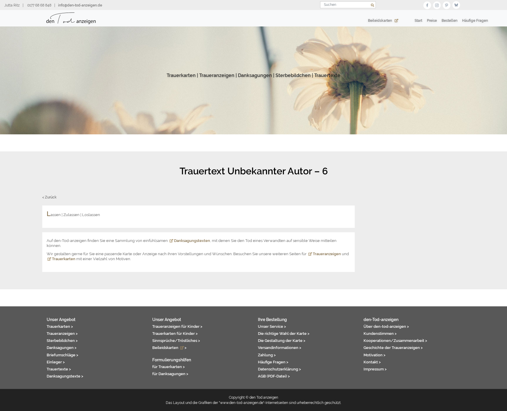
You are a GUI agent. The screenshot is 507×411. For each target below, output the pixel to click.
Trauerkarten (181, 75)
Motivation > (375, 354)
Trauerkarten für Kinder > (175, 333)
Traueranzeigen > (62, 333)
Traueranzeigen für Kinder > (177, 326)
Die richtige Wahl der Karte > (284, 333)
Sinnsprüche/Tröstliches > (176, 340)
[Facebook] (427, 4)
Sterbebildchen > (62, 340)
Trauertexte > (59, 369)
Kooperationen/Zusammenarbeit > (395, 340)
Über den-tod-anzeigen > (386, 326)
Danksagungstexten (191, 240)
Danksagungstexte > (65, 376)
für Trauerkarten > (168, 366)
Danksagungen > (62, 347)
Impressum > (375, 369)
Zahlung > (267, 354)
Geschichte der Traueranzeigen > (393, 347)
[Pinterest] (446, 4)
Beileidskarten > (169, 347)
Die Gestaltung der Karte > (281, 340)
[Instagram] (437, 4)
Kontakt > (372, 362)
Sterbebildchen (293, 75)
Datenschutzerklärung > (279, 369)
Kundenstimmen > (380, 333)
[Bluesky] (456, 4)
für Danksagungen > (170, 373)
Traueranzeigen (216, 75)
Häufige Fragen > (273, 362)
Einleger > (56, 362)
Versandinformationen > (279, 347)
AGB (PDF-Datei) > (274, 376)
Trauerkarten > (60, 326)
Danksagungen (255, 75)
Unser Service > (272, 326)
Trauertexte (327, 75)
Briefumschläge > (62, 354)
